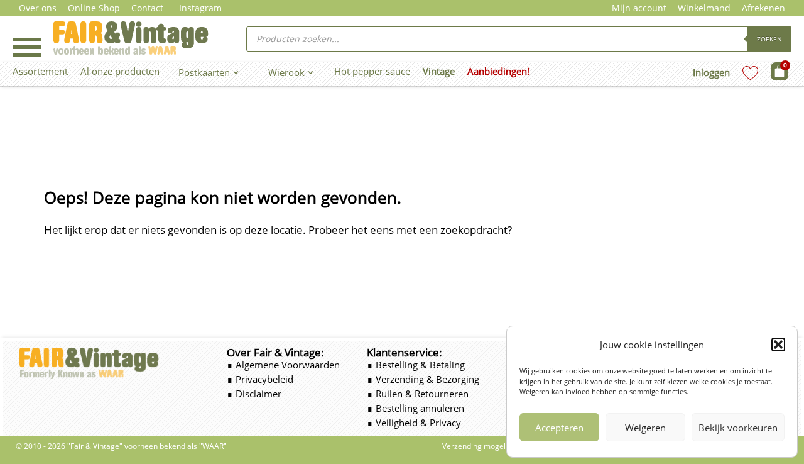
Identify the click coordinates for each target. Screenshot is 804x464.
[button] (778, 344)
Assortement (40, 71)
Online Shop (94, 8)
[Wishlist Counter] (750, 72)
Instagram (200, 8)
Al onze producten (120, 71)
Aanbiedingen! (498, 71)
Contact (147, 8)
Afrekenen (763, 8)
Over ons (38, 8)
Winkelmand (704, 8)
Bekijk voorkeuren (738, 427)
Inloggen (711, 72)
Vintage (439, 71)
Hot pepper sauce (372, 71)
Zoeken (769, 39)
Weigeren (645, 427)
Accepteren (559, 427)
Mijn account (639, 8)
